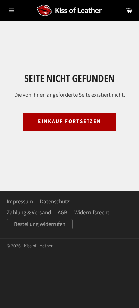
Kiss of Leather (38, 246)
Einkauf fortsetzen (69, 121)
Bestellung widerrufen (39, 224)
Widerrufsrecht (91, 213)
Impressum (20, 202)
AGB (62, 213)
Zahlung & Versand (29, 213)
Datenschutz (55, 202)
